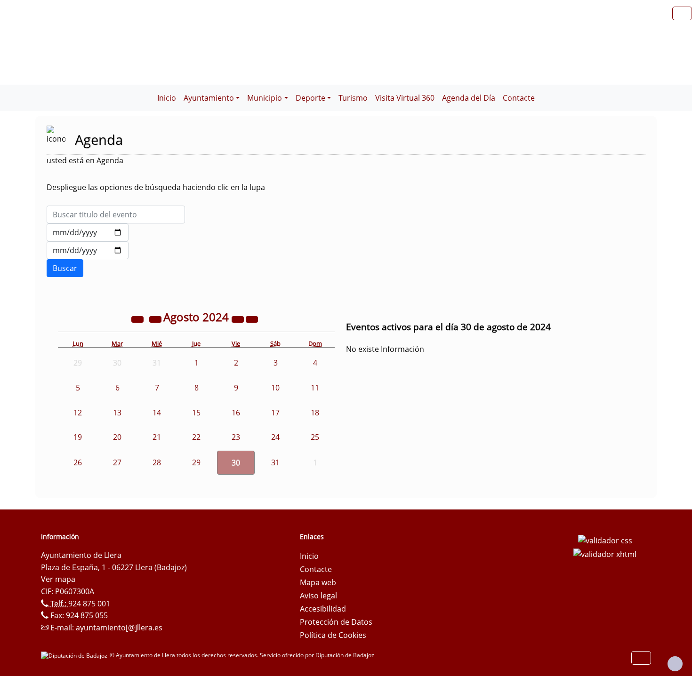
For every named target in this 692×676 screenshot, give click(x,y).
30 (236, 462)
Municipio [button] (264, 98)
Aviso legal (318, 595)
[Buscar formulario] (65, 268)
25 (315, 437)
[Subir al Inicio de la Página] (675, 663)
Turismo (353, 98)
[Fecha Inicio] (88, 232)
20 (117, 437)
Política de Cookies (333, 635)
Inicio (166, 98)
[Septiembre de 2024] (252, 318)
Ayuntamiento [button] (209, 98)
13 (117, 412)
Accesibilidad (323, 609)
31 (275, 462)
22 (196, 437)
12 (77, 412)
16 (236, 412)
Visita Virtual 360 (405, 98)
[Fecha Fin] (88, 250)
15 (196, 412)
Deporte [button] (310, 98)
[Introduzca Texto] (116, 214)
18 (315, 412)
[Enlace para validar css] (605, 539)
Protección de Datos (336, 622)
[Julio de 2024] (156, 318)
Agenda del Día (468, 98)
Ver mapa (58, 579)
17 (275, 412)
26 (77, 462)
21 (157, 437)
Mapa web (318, 582)
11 (315, 387)
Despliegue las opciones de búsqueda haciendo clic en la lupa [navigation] (156, 187)
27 (117, 462)
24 (275, 437)
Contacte (519, 98)
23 (236, 437)
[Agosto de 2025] (239, 318)
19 (77, 437)
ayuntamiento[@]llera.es (119, 627)
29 (196, 462)
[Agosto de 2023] (138, 318)
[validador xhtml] (604, 554)
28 (157, 462)
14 (157, 412)
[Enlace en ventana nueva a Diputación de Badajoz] (75, 655)
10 (275, 387)
